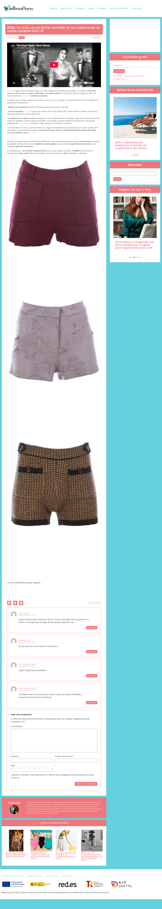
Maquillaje (66, 8)
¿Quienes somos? (35, 876)
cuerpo (26, 111)
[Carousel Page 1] (132, 155)
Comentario (17, 726)
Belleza (53, 8)
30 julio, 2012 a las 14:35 (26, 615)
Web (13, 765)
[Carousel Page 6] (140, 257)
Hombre (10, 91)
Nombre (15, 756)
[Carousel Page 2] (134, 155)
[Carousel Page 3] (136, 155)
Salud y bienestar (119, 8)
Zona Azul (137, 8)
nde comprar (24, 123)
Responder (92, 627)
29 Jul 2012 (12, 37)
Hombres (102, 8)
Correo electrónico (64, 756)
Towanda (96, 37)
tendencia (25, 96)
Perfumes (80, 8)
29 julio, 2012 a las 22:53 (26, 642)
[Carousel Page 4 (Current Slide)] (138, 155)
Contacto (67, 876)
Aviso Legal (52, 876)
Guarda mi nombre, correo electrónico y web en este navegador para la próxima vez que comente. (52, 776)
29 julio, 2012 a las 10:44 (26, 666)
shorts (31, 132)
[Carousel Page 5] (138, 257)
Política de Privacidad (12, 876)
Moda (91, 8)
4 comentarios (94, 602)
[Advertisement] (135, 35)
